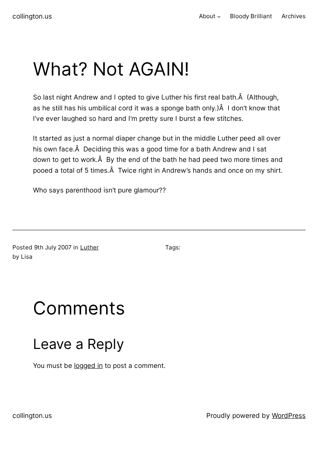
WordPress (289, 415)
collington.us (32, 16)
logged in (88, 365)
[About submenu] (219, 16)
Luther (89, 247)
